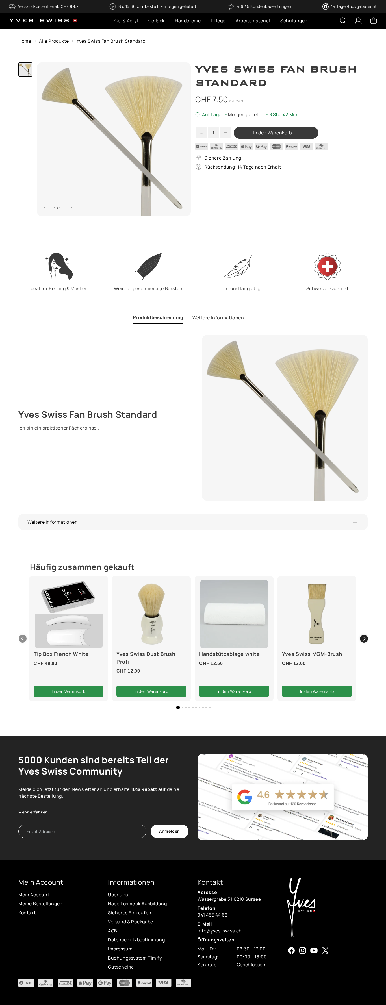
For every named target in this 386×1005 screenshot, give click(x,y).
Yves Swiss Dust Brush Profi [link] (145, 658)
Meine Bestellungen (40, 903)
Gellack (156, 21)
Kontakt (27, 913)
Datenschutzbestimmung (136, 940)
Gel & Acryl (126, 21)
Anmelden (169, 831)
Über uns (118, 894)
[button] (364, 639)
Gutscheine (121, 967)
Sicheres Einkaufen (129, 913)
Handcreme (188, 21)
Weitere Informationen (218, 318)
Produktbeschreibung (158, 317)
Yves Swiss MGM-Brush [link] (312, 654)
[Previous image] (44, 208)
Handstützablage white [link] (229, 654)
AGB (112, 931)
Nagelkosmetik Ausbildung (137, 903)
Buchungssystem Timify (135, 958)
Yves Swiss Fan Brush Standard (111, 41)
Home (24, 41)
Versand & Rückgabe (130, 922)
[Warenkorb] (373, 20)
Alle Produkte (54, 41)
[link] (68, 614)
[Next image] (71, 208)
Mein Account (33, 894)
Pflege (218, 21)
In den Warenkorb (272, 133)
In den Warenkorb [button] (69, 691)
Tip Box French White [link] (61, 654)
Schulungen (294, 21)
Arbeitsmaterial (253, 21)
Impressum (120, 949)
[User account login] (358, 20)
